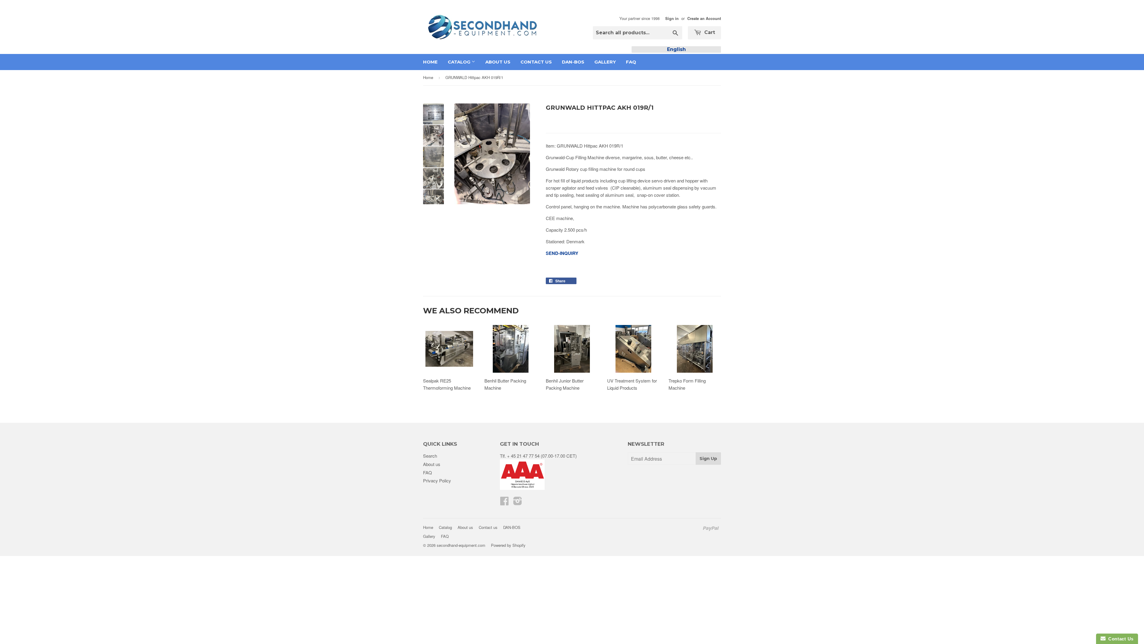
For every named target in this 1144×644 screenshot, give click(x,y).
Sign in (672, 18)
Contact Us (1120, 638)
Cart (709, 32)
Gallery (605, 62)
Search (430, 456)
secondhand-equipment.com (461, 545)
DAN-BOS (573, 62)
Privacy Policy (437, 480)
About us (497, 62)
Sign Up (708, 458)
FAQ (631, 62)
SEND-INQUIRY (562, 253)
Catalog (460, 62)
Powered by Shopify (508, 545)
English (676, 49)
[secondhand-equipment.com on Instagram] (517, 502)
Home (430, 62)
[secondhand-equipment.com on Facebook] (504, 502)
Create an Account (704, 18)
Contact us (536, 62)
